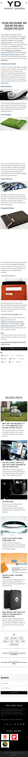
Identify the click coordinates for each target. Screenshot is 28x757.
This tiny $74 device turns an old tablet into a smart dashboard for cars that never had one (14, 465)
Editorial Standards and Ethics (8, 719)
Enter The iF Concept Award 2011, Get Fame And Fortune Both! (14, 653)
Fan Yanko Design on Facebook (14, 322)
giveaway (13, 638)
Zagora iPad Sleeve (6, 86)
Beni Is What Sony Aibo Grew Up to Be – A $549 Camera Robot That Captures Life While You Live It (13, 426)
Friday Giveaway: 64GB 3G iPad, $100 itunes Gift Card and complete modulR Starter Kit (13, 614)
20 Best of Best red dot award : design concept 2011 (12, 539)
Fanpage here (5, 83)
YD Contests (14, 644)
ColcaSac (14, 36)
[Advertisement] (14, 16)
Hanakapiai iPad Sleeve (7, 208)
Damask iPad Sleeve (6, 179)
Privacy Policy (19, 719)
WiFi (17, 641)
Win (23, 641)
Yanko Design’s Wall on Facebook (10, 54)
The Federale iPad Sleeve (8, 275)
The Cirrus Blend (7, 502)
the (12, 641)
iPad (21, 638)
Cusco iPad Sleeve (6, 114)
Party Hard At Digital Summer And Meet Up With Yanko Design (14, 662)
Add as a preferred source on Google (15, 348)
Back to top (13, 754)
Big (7, 638)
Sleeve (6, 641)
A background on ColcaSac (8, 64)
